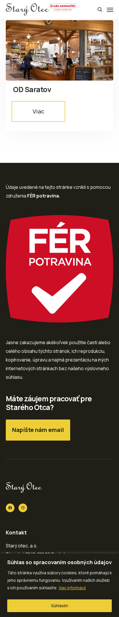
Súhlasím (59, 605)
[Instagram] (22, 508)
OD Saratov (32, 89)
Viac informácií (72, 587)
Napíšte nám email (38, 430)
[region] (59, 585)
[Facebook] (10, 508)
